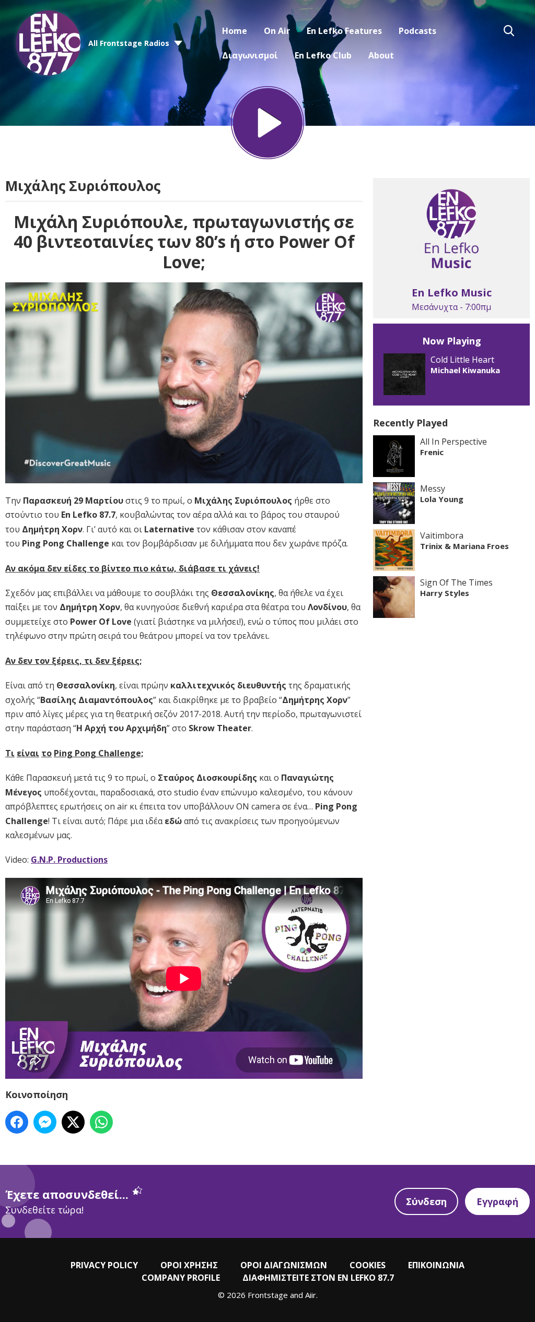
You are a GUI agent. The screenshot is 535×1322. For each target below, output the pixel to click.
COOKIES (368, 1265)
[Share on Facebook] (16, 1122)
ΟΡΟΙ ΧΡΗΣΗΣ (189, 1265)
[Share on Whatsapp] (101, 1122)
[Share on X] (73, 1122)
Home (234, 31)
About (381, 55)
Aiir (310, 1295)
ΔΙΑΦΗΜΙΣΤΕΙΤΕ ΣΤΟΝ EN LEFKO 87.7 (318, 1277)
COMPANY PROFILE (181, 1277)
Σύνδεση (426, 1201)
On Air (277, 31)
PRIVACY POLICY (104, 1265)
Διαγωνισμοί (250, 55)
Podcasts (417, 31)
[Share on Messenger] (44, 1122)
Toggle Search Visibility (509, 31)
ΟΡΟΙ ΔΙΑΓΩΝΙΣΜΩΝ (283, 1265)
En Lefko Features (344, 31)
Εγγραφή (497, 1201)
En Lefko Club (323, 55)
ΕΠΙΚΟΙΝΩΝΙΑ (436, 1265)
